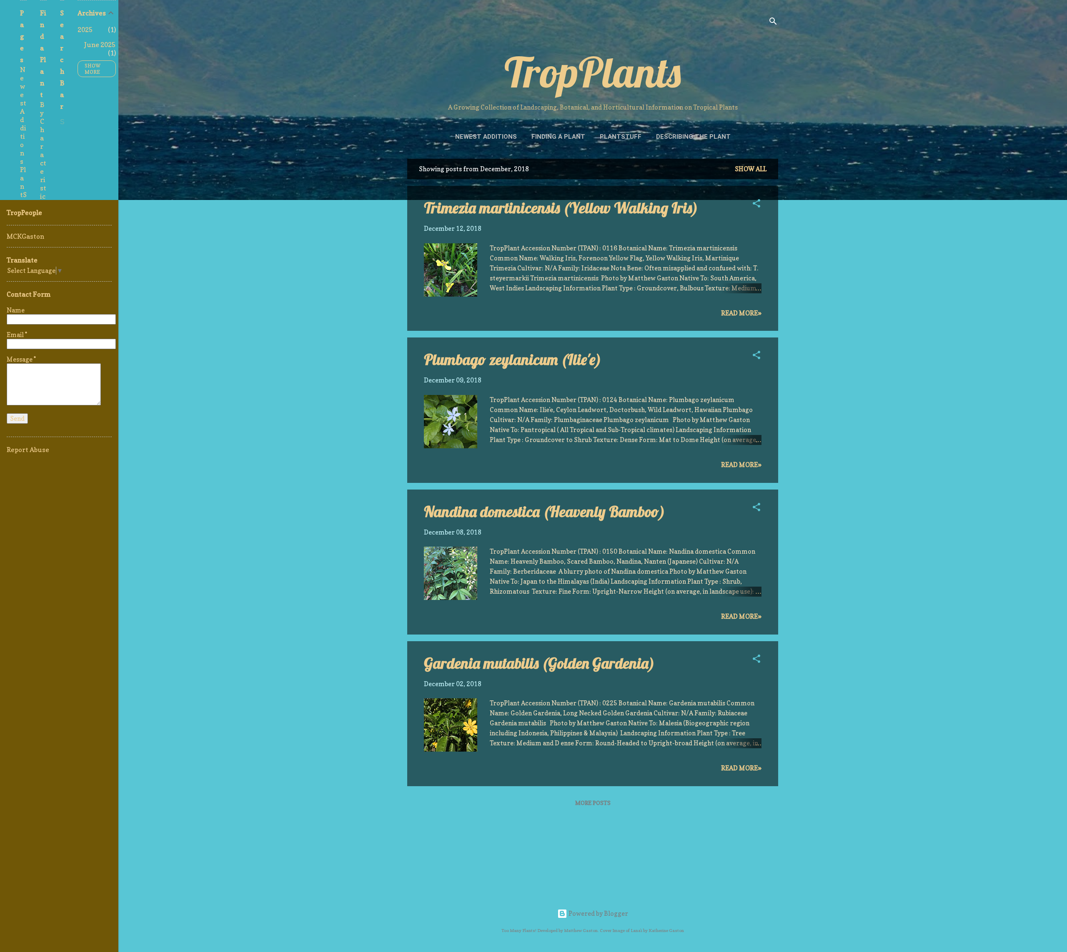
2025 (85, 29)
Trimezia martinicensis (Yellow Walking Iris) (561, 207)
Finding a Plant (558, 136)
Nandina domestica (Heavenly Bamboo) (544, 511)
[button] (756, 204)
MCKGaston (25, 236)
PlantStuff (620, 136)
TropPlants (592, 72)
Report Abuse (28, 449)
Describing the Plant (693, 136)
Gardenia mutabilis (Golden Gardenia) (539, 663)
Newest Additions (486, 136)
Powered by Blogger (597, 913)
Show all (750, 169)
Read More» (741, 313)
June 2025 (99, 44)
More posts (593, 802)
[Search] (773, 22)
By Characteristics (43, 154)
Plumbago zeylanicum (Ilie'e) (512, 359)
